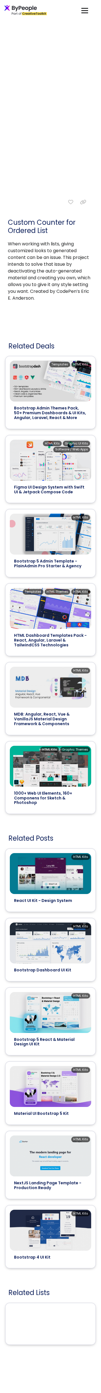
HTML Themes (57, 591)
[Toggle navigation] (84, 10)
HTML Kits (80, 364)
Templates (59, 364)
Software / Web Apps (71, 449)
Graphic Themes (75, 749)
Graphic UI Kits (76, 443)
